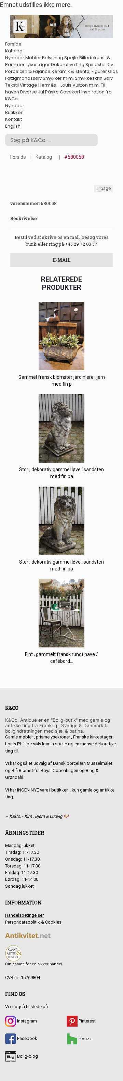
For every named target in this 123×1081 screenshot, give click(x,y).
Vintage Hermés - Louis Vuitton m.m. (60, 85)
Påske (52, 92)
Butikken (14, 112)
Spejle (71, 57)
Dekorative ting (67, 64)
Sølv (108, 78)
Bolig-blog (27, 1056)
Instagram (26, 1021)
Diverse (28, 92)
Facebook (26, 1038)
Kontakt (13, 119)
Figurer (99, 71)
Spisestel (95, 64)
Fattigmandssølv (23, 78)
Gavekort (70, 92)
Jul (41, 92)
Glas (113, 71)
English (12, 126)
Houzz (85, 1038)
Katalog (14, 51)
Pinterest (87, 1021)
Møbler (33, 57)
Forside (13, 44)
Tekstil (12, 85)
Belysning (52, 57)
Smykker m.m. (58, 78)
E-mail (62, 260)
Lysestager (38, 64)
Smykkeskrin (88, 78)
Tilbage (103, 188)
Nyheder (14, 57)
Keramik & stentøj (71, 71)
